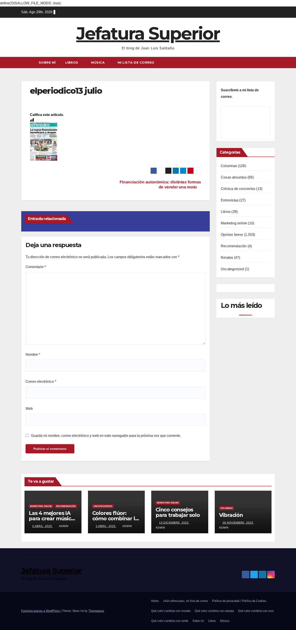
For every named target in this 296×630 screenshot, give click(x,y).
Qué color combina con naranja (214, 610)
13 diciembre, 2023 (174, 522)
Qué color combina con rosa (255, 610)
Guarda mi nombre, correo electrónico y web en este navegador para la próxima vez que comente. (106, 435)
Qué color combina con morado (170, 610)
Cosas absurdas (234, 177)
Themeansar (96, 610)
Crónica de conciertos (238, 189)
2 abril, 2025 (42, 526)
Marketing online (234, 223)
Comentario (36, 267)
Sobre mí (47, 62)
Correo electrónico (41, 381)
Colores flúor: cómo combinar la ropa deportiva (115, 518)
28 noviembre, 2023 (238, 522)
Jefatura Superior (148, 33)
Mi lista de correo (136, 62)
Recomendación (234, 246)
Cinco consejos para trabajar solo (178, 512)
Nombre (33, 354)
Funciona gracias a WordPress (41, 610)
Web (29, 408)
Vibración (231, 515)
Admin (63, 526)
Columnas (229, 166)
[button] (271, 62)
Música (98, 62)
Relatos (227, 257)
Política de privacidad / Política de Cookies (239, 601)
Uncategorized (232, 269)
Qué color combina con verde (169, 620)
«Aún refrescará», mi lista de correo (185, 601)
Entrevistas (229, 200)
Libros (72, 62)
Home (155, 601)
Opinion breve (232, 234)
